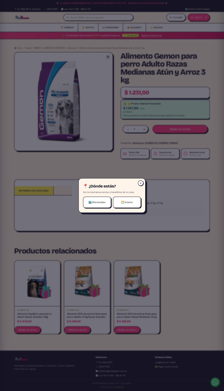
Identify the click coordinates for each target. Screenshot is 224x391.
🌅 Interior (127, 202)
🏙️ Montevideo (97, 202)
